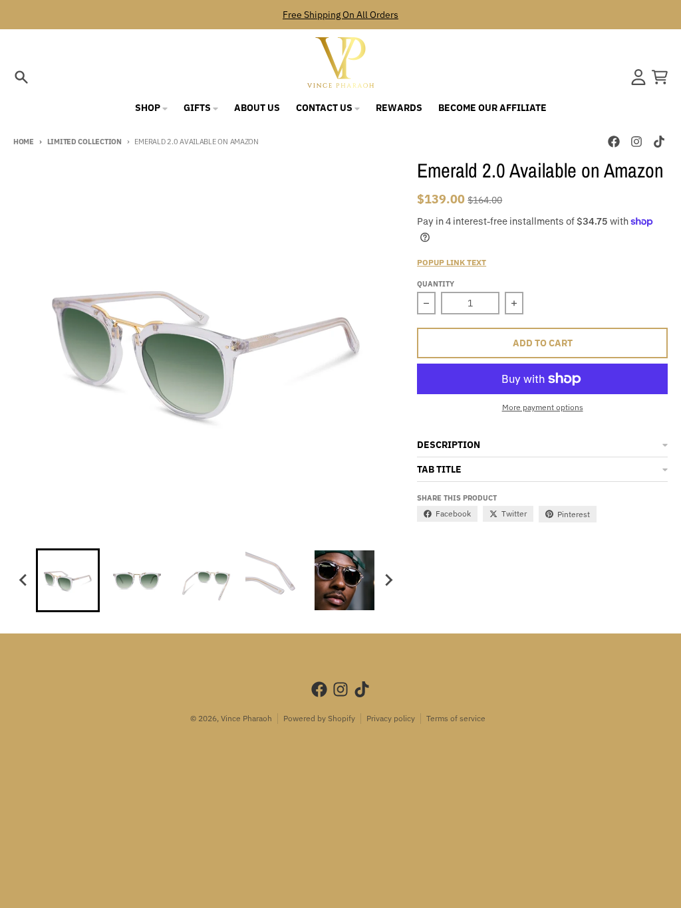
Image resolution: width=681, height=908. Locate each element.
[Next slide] (388, 580)
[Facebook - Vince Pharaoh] (613, 141)
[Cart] (660, 77)
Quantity (435, 283)
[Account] (638, 77)
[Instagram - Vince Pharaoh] (636, 141)
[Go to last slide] (24, 580)
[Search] (21, 77)
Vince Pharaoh (246, 718)
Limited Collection (84, 141)
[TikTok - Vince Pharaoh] (659, 141)
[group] (68, 580)
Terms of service (455, 718)
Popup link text (451, 262)
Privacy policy (390, 718)
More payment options (542, 407)
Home (23, 141)
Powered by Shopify (319, 718)
